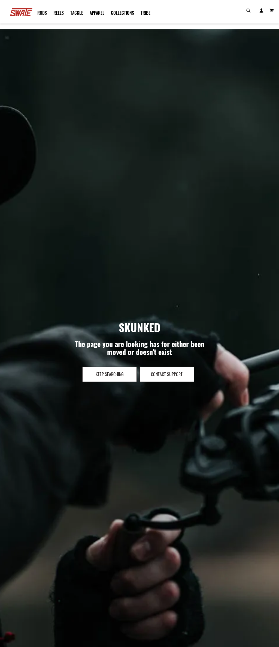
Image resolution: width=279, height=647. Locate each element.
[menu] (136, 13)
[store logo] (21, 12)
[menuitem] (42, 13)
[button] (261, 10)
